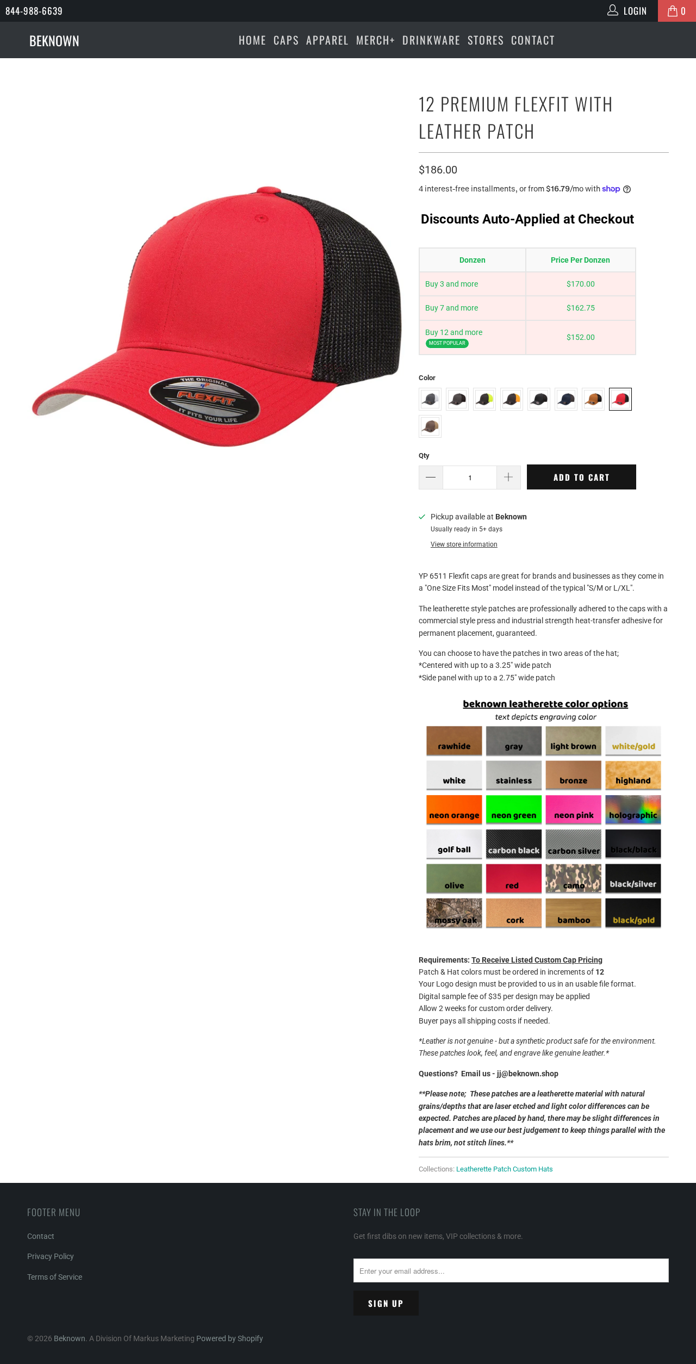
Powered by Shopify (229, 1338)
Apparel (327, 40)
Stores (486, 40)
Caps (286, 40)
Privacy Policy (50, 1256)
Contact (533, 40)
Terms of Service (54, 1277)
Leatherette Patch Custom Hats (504, 1169)
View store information (464, 544)
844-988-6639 (34, 10)
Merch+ (375, 40)
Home (252, 40)
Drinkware (431, 40)
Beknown (69, 1338)
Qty (424, 455)
